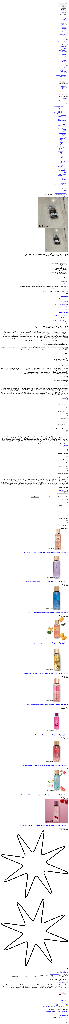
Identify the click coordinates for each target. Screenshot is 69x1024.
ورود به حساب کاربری (63, 490)
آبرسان (64, 19)
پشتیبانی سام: (65, 975)
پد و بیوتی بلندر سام (61, 68)
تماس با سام (63, 88)
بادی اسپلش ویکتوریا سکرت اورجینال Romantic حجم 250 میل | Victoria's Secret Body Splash (47, 704)
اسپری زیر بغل (62, 36)
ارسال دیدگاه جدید (35, 496)
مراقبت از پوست (62, 120)
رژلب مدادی (60, 151)
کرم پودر (61, 139)
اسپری (64, 35)
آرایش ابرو (63, 62)
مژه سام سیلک (62, 76)
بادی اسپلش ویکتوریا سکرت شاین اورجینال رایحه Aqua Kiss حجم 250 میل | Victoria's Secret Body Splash (44, 794)
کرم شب (64, 28)
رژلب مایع (60, 148)
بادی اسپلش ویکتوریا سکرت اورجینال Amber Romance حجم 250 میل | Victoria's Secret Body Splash (45, 642)
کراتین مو (64, 48)
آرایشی (64, 136)
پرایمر (61, 143)
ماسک (64, 21)
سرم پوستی (63, 25)
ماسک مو (64, 51)
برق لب (61, 152)
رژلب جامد (60, 149)
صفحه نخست (63, 86)
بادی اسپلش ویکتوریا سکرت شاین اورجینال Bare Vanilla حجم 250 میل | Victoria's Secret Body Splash (45, 552)
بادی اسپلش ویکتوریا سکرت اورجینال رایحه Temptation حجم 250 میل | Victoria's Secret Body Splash (45, 765)
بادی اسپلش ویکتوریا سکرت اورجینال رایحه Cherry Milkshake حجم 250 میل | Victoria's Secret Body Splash (44, 825)
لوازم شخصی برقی (61, 41)
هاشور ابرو (60, 166)
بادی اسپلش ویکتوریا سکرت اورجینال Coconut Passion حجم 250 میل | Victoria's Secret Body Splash (46, 673)
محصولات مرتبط (56, 321)
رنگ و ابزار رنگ (62, 50)
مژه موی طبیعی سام (61, 75)
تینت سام (64, 67)
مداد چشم (61, 160)
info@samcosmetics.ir (54, 974)
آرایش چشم (63, 61)
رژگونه (61, 140)
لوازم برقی (63, 183)
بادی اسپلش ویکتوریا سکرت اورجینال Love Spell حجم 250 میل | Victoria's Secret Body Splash (47, 581)
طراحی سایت (65, 1011)
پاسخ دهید (66, 397)
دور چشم (64, 24)
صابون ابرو (60, 167)
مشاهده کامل (65, 260)
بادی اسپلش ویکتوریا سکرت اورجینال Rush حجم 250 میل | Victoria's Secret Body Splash (48, 612)
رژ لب (64, 60)
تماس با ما (63, 1000)
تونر (65, 18)
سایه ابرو (61, 163)
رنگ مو (61, 178)
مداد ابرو (61, 162)
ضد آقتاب (64, 27)
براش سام (63, 73)
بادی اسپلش (63, 34)
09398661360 (59, 972)
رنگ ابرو (61, 176)
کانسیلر (61, 142)
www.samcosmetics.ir (63, 982)
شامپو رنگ (60, 175)
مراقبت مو (63, 169)
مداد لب (61, 153)
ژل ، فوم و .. (60, 127)
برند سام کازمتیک (62, 103)
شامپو (64, 52)
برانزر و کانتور (60, 145)
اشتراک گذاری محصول (63, 196)
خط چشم (61, 158)
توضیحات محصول (64, 321)
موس (64, 47)
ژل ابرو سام (63, 69)
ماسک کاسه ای (59, 180)
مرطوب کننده (60, 125)
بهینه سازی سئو (57, 1011)
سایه (62, 156)
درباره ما (64, 12)
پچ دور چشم (63, 134)
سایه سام (64, 72)
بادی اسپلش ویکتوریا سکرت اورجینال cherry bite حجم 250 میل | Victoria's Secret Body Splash (47, 734)
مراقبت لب (63, 29)
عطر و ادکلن (63, 115)
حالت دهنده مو (62, 46)
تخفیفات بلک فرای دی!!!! (60, 193)
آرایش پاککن (63, 16)
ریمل (62, 157)
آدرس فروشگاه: (64, 976)
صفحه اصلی (65, 1012)
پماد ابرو (61, 165)
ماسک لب (63, 131)
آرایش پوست (63, 58)
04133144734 (65, 98)
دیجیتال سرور (48, 1011)
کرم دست (63, 23)
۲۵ (67, 399)
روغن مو (64, 54)
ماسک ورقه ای (62, 133)
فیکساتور (61, 144)
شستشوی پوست (62, 20)
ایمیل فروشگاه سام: (63, 974)
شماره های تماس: (64, 971)
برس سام (63, 71)
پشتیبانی (62, 1015)
